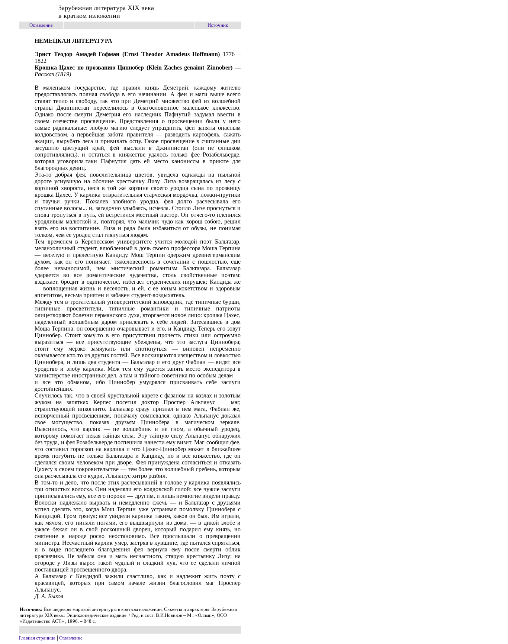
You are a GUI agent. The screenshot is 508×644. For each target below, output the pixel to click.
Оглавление (41, 25)
